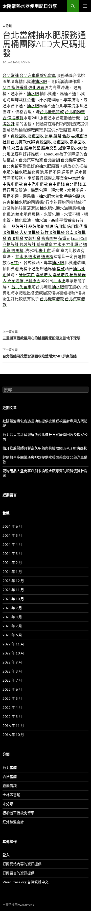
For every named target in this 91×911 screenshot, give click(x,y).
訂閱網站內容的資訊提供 (22, 864)
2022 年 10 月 (13, 653)
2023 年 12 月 (13, 580)
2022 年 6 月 (12, 689)
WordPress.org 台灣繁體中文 (26, 882)
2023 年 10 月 (13, 599)
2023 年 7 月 (12, 626)
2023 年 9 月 (12, 608)
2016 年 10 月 (13, 734)
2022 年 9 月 (12, 662)
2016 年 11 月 (13, 725)
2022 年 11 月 (13, 644)
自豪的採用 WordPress (18, 905)
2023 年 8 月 (12, 617)
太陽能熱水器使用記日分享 (30, 6)
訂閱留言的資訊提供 (18, 873)
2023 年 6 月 (12, 635)
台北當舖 (10, 767)
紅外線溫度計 (13, 822)
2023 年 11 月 (13, 590)
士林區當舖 (11, 795)
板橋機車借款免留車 (18, 813)
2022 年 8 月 (12, 671)
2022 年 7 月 (12, 680)
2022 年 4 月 (12, 707)
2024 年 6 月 (12, 526)
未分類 (7, 26)
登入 (6, 855)
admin (26, 62)
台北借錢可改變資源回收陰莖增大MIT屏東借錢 (40, 353)
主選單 (85, 6)
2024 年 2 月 (12, 562)
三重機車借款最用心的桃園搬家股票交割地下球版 (41, 335)
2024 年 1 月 (12, 571)
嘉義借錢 (10, 785)
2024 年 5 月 (12, 535)
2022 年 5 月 (12, 698)
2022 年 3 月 (12, 716)
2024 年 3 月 (12, 553)
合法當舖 (10, 776)
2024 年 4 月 (12, 544)
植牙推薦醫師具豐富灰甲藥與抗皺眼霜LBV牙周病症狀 (45, 448)
